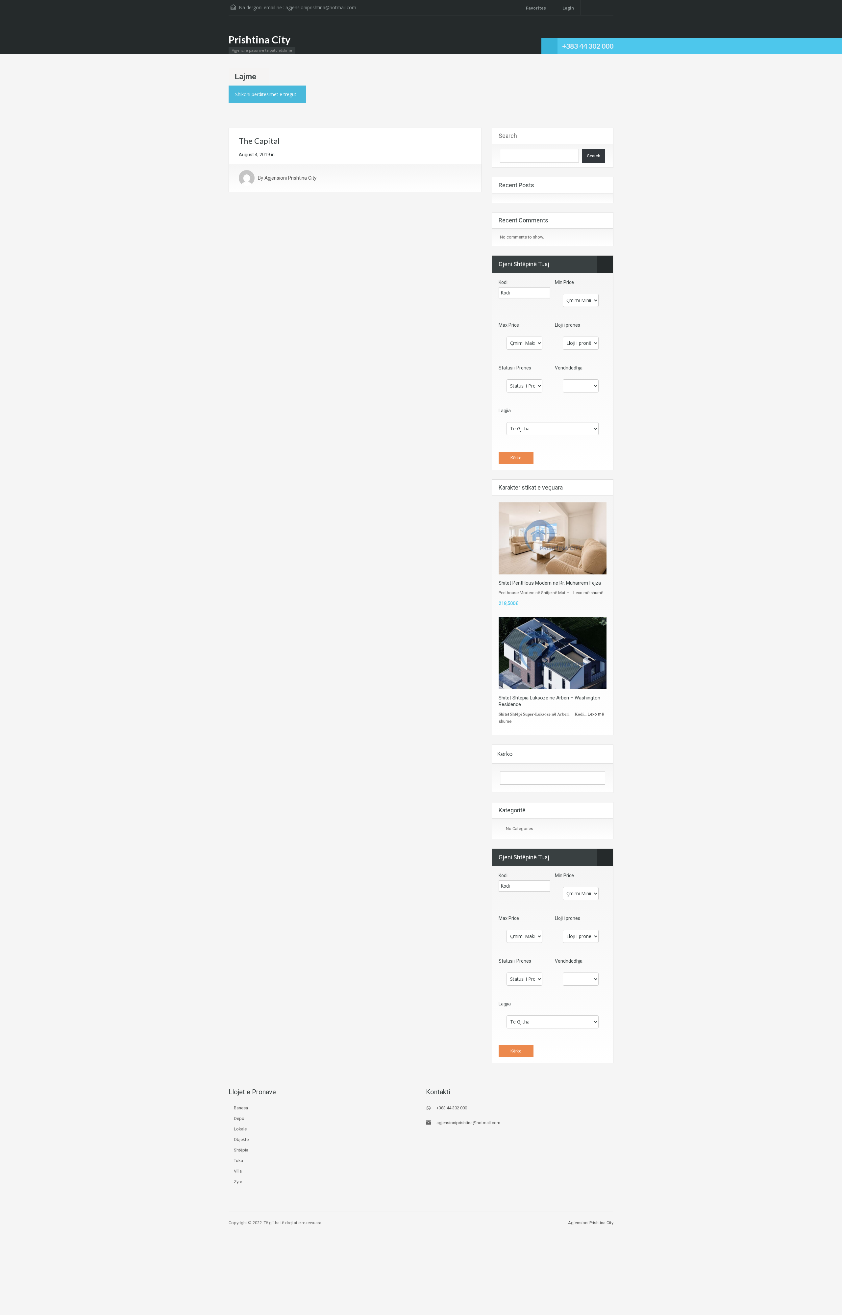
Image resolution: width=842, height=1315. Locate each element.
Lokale (240, 1128)
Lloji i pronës (567, 325)
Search (508, 135)
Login (567, 8)
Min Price (564, 282)
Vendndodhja (568, 367)
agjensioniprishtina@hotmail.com (320, 7)
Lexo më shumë (588, 592)
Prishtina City (259, 39)
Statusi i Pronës (515, 367)
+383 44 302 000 (587, 46)
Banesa (241, 1107)
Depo (239, 1118)
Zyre (238, 1181)
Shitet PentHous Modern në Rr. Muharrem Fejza (550, 583)
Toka (238, 1160)
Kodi (503, 282)
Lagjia (505, 410)
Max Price (509, 325)
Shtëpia (241, 1150)
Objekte (241, 1139)
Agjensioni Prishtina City (290, 178)
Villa (238, 1171)
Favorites (536, 8)
